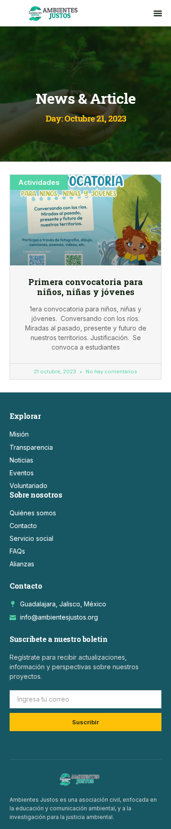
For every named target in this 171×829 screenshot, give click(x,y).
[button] (158, 13)
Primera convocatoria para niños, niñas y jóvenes (85, 286)
